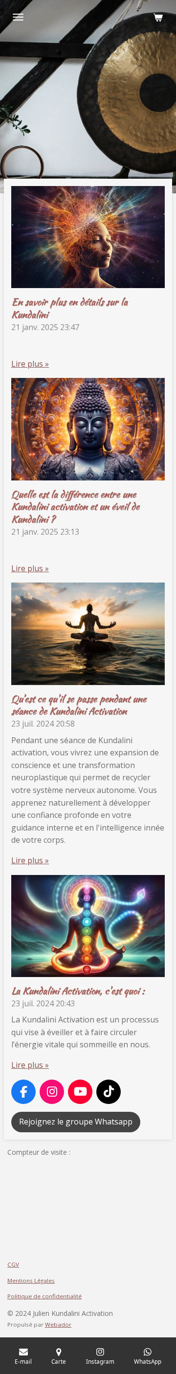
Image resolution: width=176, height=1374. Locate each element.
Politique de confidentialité (44, 1296)
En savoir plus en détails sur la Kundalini (69, 308)
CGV (13, 1264)
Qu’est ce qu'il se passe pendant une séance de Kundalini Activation (78, 705)
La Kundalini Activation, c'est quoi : (78, 991)
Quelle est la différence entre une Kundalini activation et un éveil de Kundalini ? (75, 506)
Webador (58, 1324)
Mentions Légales (31, 1280)
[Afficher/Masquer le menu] (18, 17)
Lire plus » (30, 363)
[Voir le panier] (158, 17)
